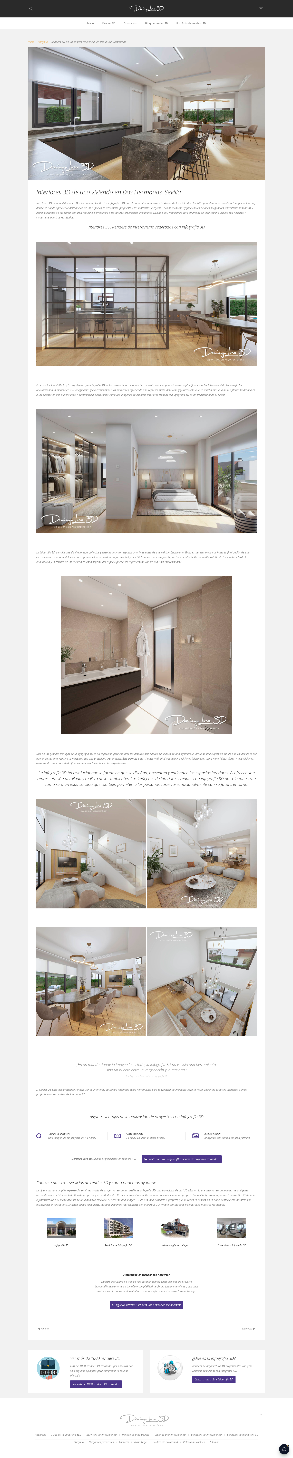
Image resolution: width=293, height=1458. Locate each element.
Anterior (44, 1328)
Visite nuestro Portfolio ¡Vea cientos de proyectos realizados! (183, 1159)
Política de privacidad (165, 1442)
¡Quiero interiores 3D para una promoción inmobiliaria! (148, 1305)
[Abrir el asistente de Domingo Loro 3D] (284, 1449)
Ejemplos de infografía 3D (206, 1434)
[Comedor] (91, 981)
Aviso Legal (140, 1442)
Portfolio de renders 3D (191, 23)
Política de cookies (194, 1442)
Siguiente (247, 1328)
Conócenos (130, 23)
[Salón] (91, 853)
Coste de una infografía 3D (170, 1434)
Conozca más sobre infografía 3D (214, 1379)
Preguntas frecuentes (101, 1442)
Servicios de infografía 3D (101, 1434)
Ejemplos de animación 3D (242, 1434)
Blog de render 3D (156, 23)
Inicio (90, 23)
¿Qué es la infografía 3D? (66, 1434)
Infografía (40, 1434)
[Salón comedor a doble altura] (202, 981)
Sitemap (214, 1442)
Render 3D (108, 23)
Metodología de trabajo (135, 1434)
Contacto (124, 1442)
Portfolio (43, 42)
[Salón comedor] (202, 853)
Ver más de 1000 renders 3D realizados (96, 1384)
